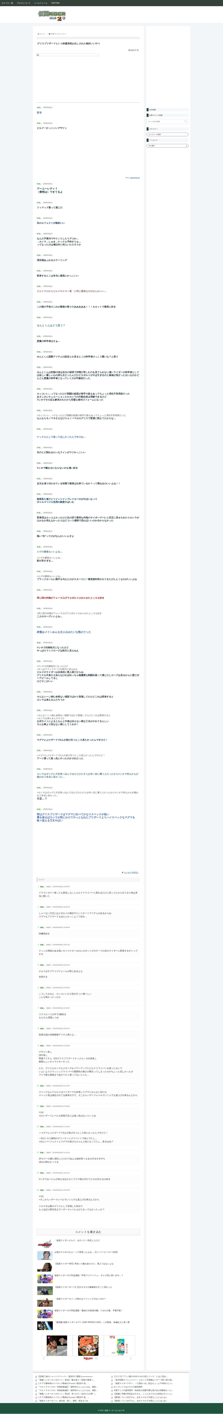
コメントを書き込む (88, 1232)
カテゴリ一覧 (7, 3)
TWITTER (55, 3)
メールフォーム (40, 3)
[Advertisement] (88, 155)
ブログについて (23, 3)
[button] (186, 121)
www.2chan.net (135, 177)
